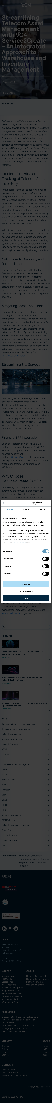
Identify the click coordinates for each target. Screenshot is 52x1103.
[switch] (45, 559)
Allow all (26, 584)
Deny (26, 598)
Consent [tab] (9, 510)
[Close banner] (48, 503)
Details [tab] (26, 510)
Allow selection (26, 591)
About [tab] (42, 510)
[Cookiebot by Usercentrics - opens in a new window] (32, 503)
